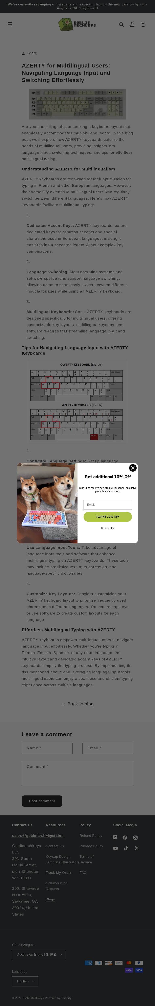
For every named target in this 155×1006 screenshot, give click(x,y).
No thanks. (108, 528)
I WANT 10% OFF (107, 517)
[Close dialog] (132, 467)
